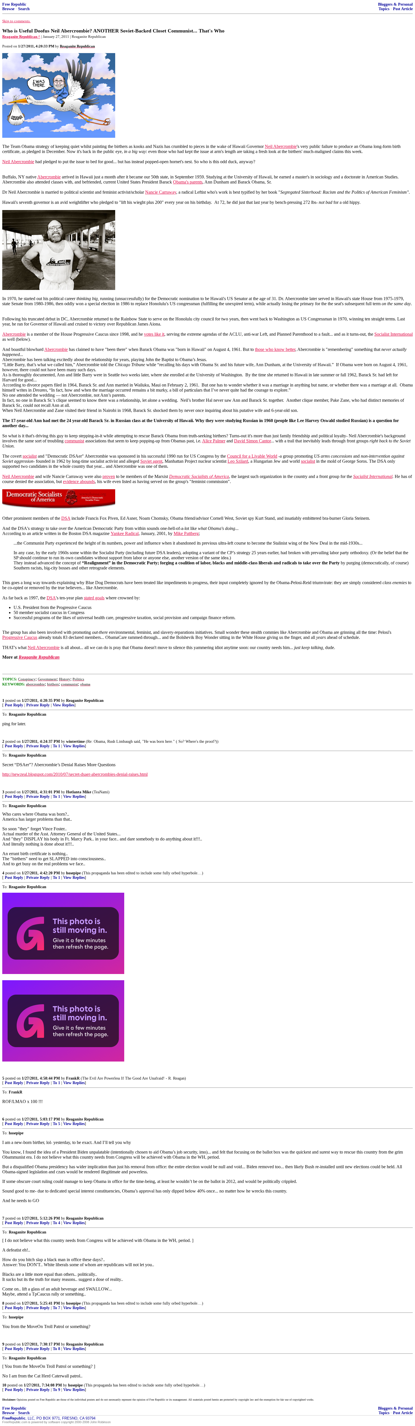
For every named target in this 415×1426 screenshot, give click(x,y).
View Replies (63, 705)
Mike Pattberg (186, 533)
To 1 (56, 746)
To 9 (56, 1390)
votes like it (154, 334)
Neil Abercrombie (281, 146)
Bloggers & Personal (395, 4)
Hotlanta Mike (78, 792)
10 (4, 1385)
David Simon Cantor (252, 440)
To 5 (56, 1124)
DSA (65, 518)
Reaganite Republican (85, 700)
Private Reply (38, 705)
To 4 (56, 1223)
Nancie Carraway (160, 192)
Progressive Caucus (19, 637)
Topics (384, 9)
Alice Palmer (213, 440)
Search (24, 9)
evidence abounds (79, 481)
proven (108, 476)
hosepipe (73, 873)
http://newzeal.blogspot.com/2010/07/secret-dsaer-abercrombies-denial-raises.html (75, 774)
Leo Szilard (238, 461)
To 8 (56, 1349)
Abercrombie (49, 176)
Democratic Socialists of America (199, 476)
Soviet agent (151, 461)
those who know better (275, 349)
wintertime (75, 741)
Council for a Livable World (252, 456)
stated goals (94, 597)
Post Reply (14, 705)
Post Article (403, 9)
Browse (8, 9)
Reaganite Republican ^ (21, 36)
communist (74, 440)
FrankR (73, 1078)
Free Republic (14, 4)
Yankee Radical (125, 533)
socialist (30, 456)
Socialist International (393, 334)
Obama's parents (187, 182)
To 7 (56, 1308)
